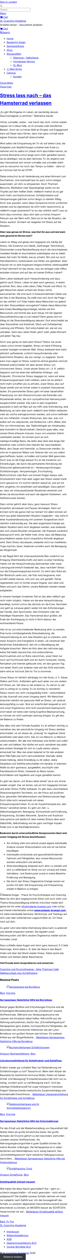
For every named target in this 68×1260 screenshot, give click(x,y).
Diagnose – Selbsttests (26, 57)
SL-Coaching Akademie (16, 1253)
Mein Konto (15, 69)
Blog (2, 993)
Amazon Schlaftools (11, 1174)
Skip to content (8, 1)
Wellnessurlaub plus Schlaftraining (18, 973)
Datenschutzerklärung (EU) (21, 1243)
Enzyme (10, 993)
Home (10, 38)
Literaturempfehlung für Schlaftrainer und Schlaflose (31, 1060)
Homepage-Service (24, 61)
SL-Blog (17, 65)
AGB (9, 1239)
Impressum (13, 1231)
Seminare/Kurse (15, 46)
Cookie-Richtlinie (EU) (19, 1246)
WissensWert (14, 53)
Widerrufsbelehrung (17, 1235)
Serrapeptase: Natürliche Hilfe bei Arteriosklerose (29, 1121)
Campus (11, 72)
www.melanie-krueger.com (50, 910)
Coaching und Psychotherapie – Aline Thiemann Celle (29, 969)
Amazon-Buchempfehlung (14, 1053)
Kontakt (17, 76)
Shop (10, 50)
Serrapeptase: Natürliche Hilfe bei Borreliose (26, 1000)
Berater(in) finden (16, 42)
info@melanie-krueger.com (36, 906)
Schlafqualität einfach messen (17, 1181)
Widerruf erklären (12, 1256)
